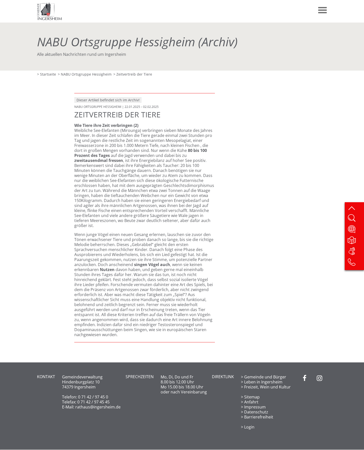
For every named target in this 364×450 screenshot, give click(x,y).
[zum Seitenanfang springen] (355, 208)
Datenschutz (256, 412)
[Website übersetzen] (355, 230)
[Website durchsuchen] (355, 219)
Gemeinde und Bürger (265, 377)
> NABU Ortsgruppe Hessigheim (85, 74)
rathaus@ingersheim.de (98, 407)
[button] (322, 8)
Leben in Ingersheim (263, 382)
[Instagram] (319, 401)
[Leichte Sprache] (355, 241)
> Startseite (46, 74)
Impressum (255, 407)
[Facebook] (304, 401)
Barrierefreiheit (258, 417)
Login (249, 427)
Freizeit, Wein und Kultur (267, 387)
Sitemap (252, 397)
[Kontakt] (355, 263)
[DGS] (355, 252)
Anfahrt (251, 402)
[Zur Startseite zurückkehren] (49, 4)
